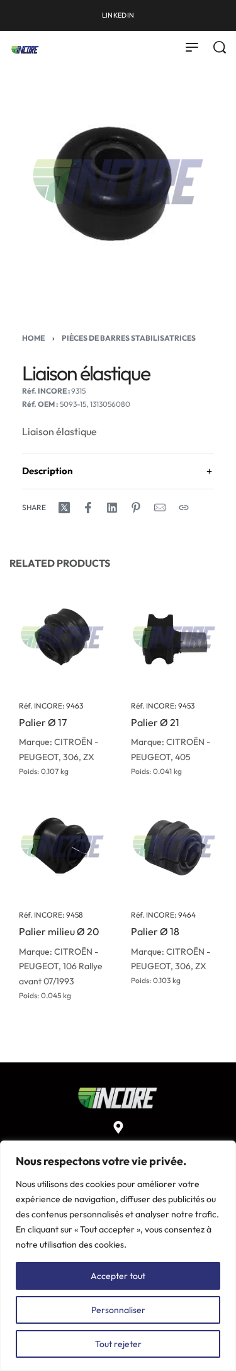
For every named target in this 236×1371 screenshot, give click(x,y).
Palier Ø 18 (155, 931)
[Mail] (160, 507)
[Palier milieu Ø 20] (62, 846)
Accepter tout (118, 1276)
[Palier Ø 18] (174, 846)
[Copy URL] (183, 507)
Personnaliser (118, 1310)
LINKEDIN (118, 15)
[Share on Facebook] (88, 507)
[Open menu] (192, 47)
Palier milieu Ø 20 (59, 931)
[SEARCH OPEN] (220, 47)
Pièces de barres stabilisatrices (129, 338)
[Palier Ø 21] (174, 637)
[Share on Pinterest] (136, 507)
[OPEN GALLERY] (118, 181)
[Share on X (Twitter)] (64, 507)
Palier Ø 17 (43, 722)
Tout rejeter (118, 1344)
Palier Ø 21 (155, 722)
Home (33, 338)
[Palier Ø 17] (62, 637)
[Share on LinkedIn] (112, 507)
